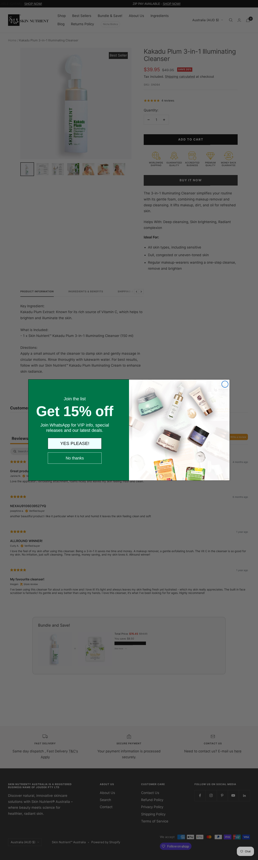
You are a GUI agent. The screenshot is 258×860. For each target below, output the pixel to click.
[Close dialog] (225, 384)
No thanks (75, 458)
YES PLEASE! (74, 443)
